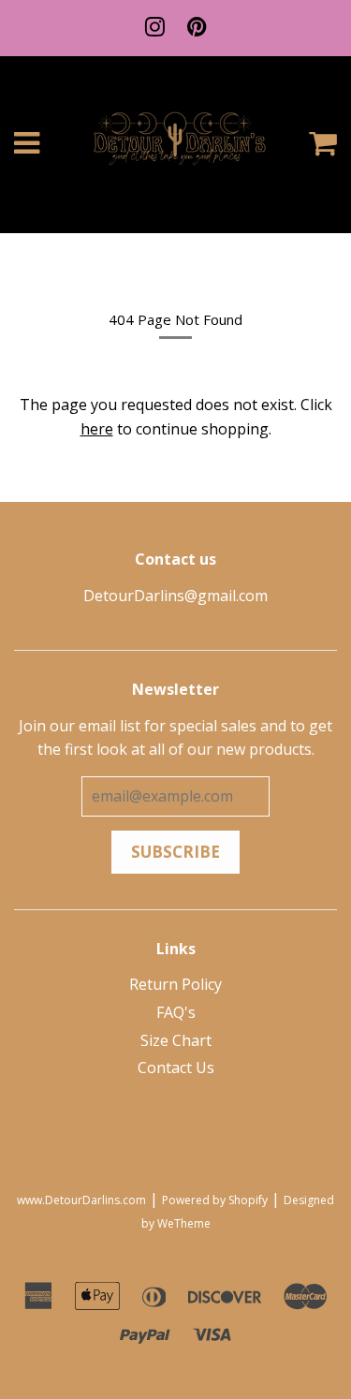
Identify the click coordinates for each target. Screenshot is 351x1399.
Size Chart (176, 1040)
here (96, 429)
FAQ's (176, 1012)
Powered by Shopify (215, 1200)
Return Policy (175, 984)
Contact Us (176, 1067)
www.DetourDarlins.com (81, 1200)
